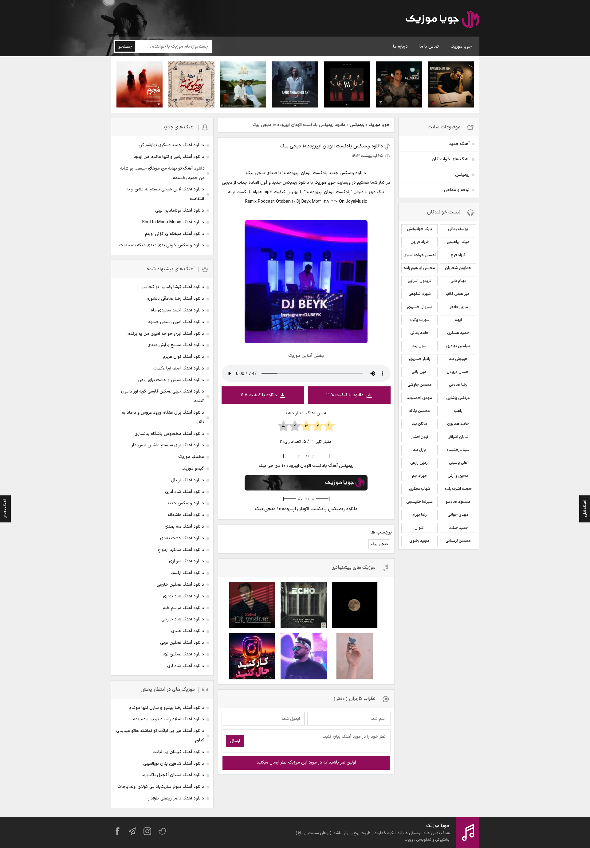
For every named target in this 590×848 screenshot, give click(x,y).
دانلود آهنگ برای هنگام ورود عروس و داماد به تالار (163, 417)
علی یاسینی (458, 463)
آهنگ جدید (459, 144)
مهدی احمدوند (419, 398)
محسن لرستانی (458, 541)
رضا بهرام (419, 515)
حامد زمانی (419, 333)
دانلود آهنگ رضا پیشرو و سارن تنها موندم (166, 708)
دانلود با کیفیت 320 (345, 395)
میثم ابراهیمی (458, 242)
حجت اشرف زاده (458, 489)
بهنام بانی (458, 281)
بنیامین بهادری (458, 346)
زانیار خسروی (419, 359)
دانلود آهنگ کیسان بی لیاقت (178, 752)
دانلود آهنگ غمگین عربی (182, 642)
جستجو (125, 46)
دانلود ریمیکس (353, 173)
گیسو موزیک (193, 468)
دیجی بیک (379, 544)
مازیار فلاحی (458, 307)
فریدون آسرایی (419, 281)
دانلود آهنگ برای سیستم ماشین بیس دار (168, 445)
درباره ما (400, 46)
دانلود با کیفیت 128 (258, 395)
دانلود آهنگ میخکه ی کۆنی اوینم (174, 234)
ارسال (235, 741)
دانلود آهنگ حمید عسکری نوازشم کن (171, 145)
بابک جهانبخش (419, 229)
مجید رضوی (419, 541)
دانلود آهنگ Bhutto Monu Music (173, 222)
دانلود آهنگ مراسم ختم (183, 608)
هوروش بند (458, 359)
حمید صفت (458, 528)
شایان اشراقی (458, 437)
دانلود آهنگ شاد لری (185, 666)
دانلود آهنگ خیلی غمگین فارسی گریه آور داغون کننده (162, 396)
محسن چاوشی (419, 385)
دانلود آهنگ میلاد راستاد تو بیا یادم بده (168, 719)
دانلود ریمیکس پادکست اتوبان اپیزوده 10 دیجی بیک (331, 146)
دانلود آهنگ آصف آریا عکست (178, 368)
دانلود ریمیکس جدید (185, 503)
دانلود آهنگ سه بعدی (184, 526)
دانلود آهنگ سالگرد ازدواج (181, 550)
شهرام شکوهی (419, 294)
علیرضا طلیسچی (419, 502)
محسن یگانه (419, 411)
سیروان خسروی (419, 307)
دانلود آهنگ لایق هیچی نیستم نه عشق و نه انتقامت (165, 194)
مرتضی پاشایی (458, 398)
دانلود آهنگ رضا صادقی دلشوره (175, 298)
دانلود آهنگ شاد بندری (183, 596)
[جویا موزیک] (442, 20)
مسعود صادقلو (458, 502)
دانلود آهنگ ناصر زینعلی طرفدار (176, 798)
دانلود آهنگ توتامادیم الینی (179, 210)
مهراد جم (419, 476)
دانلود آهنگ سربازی (186, 561)
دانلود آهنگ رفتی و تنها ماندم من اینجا (169, 157)
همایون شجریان (458, 268)
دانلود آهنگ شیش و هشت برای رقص (171, 380)
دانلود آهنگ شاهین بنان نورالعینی (173, 763)
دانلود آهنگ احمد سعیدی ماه (177, 310)
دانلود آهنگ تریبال (187, 480)
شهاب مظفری (419, 489)
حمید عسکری (458, 333)
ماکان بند (419, 424)
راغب (458, 411)
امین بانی (419, 372)
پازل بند (419, 450)
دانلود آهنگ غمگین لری (183, 654)
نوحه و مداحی (457, 190)
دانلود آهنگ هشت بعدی (182, 538)
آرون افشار (419, 437)
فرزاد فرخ (458, 255)
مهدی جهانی (458, 515)
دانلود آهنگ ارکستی (186, 573)
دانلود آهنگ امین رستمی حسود (176, 322)
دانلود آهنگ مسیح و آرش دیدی (176, 345)
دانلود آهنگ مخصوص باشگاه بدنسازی (169, 434)
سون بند (419, 346)
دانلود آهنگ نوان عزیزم (183, 357)
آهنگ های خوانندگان (451, 159)
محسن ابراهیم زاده (419, 268)
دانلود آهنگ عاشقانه (185, 515)
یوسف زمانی (458, 229)
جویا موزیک (461, 46)
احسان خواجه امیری (419, 255)
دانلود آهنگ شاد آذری (184, 492)
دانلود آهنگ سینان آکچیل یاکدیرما (173, 775)
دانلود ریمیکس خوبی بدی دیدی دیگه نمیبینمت (161, 245)
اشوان (419, 528)
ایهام (458, 320)
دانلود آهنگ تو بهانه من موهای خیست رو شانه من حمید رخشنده (162, 173)
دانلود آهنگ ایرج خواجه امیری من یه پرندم (166, 333)
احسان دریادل (458, 372)
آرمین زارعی (419, 463)
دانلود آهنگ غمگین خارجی (180, 584)
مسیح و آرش (458, 476)
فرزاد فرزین (420, 242)
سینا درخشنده (458, 450)
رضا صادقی (458, 385)
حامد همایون (458, 424)
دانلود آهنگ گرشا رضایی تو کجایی (173, 287)
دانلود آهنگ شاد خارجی (182, 619)
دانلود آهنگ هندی (187, 631)
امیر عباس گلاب (458, 294)
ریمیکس (357, 125)
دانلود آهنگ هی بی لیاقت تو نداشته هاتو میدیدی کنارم (160, 736)
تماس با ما (429, 46)
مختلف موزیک (191, 457)
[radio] (329, 426)
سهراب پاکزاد (420, 320)
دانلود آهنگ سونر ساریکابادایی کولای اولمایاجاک (160, 787)
